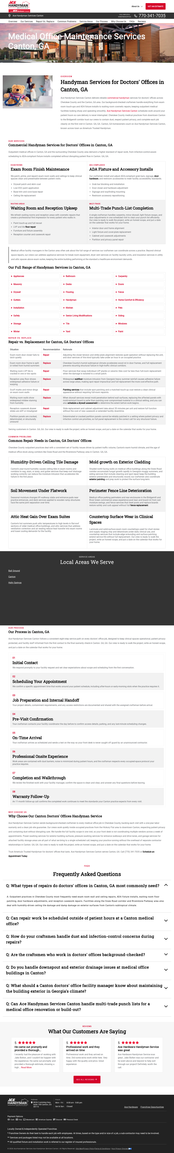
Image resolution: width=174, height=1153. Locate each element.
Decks (69, 284)
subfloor (79, 379)
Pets (120, 307)
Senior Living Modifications (79, 315)
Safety (16, 315)
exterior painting (97, 479)
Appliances (18, 276)
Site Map (79, 1149)
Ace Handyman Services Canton (122, 111)
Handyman (71, 300)
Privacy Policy (88, 1149)
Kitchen (69, 307)
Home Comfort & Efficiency (131, 300)
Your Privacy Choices (119, 1149)
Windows (122, 323)
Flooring (70, 292)
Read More (26, 1067)
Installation (18, 307)
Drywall (17, 292)
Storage (17, 323)
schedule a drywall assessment (82, 403)
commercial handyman (118, 98)
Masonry (17, 284)
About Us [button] (135, 6)
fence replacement (139, 505)
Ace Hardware (131, 1107)
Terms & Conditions (102, 1149)
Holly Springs (14, 582)
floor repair (30, 227)
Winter (16, 331)
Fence (121, 292)
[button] (87, 887)
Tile (67, 323)
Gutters (16, 300)
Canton (11, 576)
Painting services (71, 389)
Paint (120, 331)
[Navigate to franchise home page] (19, 6)
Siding (121, 315)
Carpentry (122, 276)
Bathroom (70, 276)
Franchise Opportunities (152, 1107)
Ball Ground (14, 570)
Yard (68, 331)
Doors (121, 284)
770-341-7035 (152, 15)
